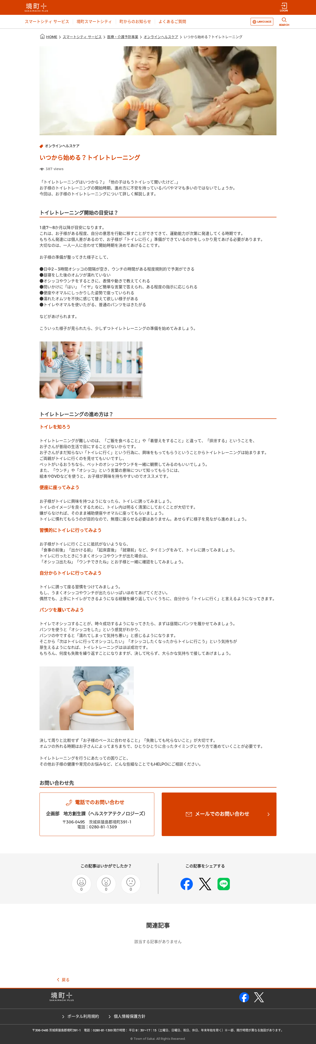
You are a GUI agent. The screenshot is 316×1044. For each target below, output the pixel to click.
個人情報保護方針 (129, 1016)
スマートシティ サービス (82, 37)
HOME (51, 37)
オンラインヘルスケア (161, 37)
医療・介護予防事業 (122, 37)
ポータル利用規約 (83, 1016)
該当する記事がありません (158, 941)
